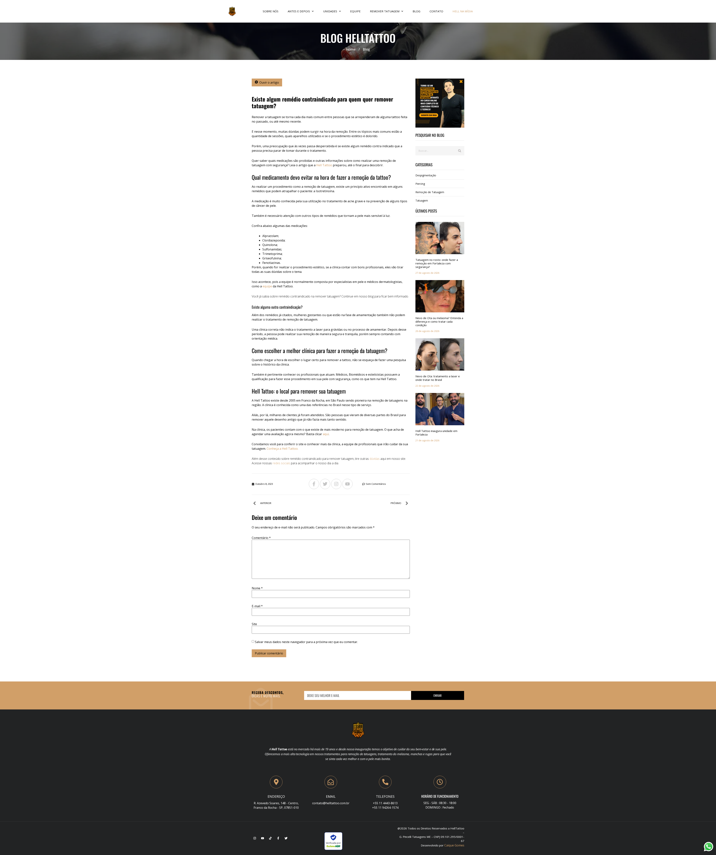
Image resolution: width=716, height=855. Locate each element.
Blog (416, 11)
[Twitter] (325, 484)
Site (254, 623)
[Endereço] (276, 782)
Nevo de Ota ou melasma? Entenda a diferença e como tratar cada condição (439, 321)
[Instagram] (336, 484)
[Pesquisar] (459, 150)
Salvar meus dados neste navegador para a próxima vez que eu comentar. (306, 641)
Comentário (261, 537)
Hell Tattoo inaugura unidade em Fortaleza (436, 432)
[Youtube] (347, 484)
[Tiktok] (270, 838)
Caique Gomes (454, 845)
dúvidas (375, 459)
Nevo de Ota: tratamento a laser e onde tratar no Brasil (437, 378)
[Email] (330, 782)
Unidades (330, 11)
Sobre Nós (270, 11)
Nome (257, 588)
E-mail (257, 606)
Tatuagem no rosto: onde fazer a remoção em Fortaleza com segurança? (436, 263)
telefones (385, 796)
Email (331, 796)
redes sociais (281, 463)
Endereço (276, 796)
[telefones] (385, 782)
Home (351, 49)
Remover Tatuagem (384, 11)
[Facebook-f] (314, 484)
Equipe (355, 11)
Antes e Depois (299, 11)
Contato (436, 11)
